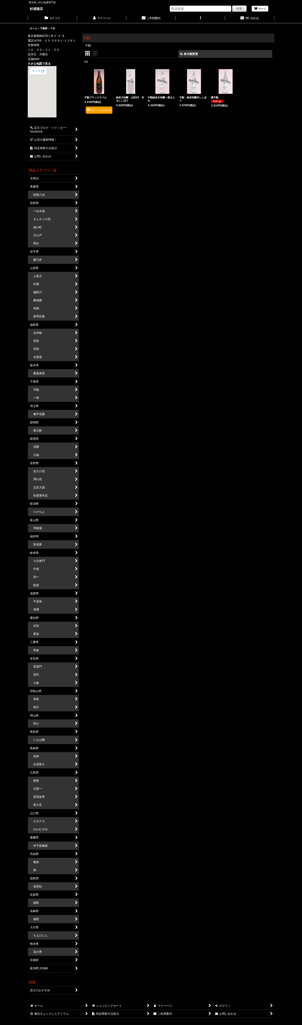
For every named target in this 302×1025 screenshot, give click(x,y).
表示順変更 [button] (191, 54)
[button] (200, 18)
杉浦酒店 (36, 9)
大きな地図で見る (39, 63)
